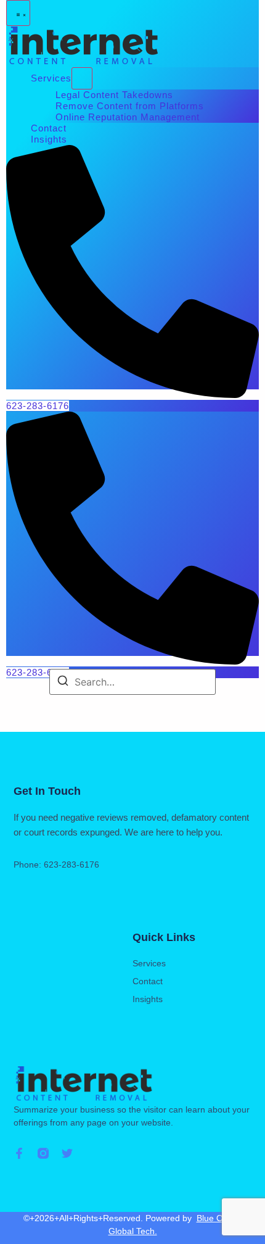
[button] (18, 13)
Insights (49, 139)
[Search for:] (132, 682)
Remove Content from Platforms (129, 106)
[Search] (63, 682)
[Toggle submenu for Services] (81, 78)
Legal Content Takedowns (114, 94)
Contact (49, 128)
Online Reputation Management (127, 117)
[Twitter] (67, 1153)
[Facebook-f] (19, 1153)
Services (51, 78)
